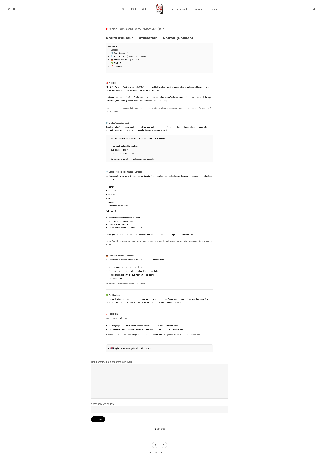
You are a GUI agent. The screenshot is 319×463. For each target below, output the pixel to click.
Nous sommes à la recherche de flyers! (112, 361)
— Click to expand (131, 348)
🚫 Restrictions (117, 66)
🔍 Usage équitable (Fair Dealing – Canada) (128, 56)
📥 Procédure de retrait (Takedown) (125, 59)
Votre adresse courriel (103, 404)
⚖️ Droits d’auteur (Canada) (122, 53)
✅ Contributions (117, 63)
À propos (114, 50)
